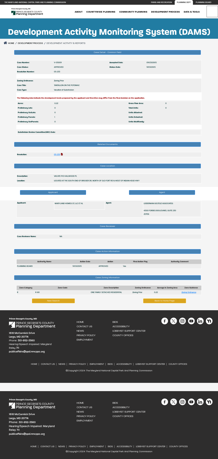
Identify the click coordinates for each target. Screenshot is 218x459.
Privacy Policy (86, 335)
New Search (53, 301)
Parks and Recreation (161, 2)
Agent (162, 192)
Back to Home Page (165, 301)
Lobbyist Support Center (129, 331)
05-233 (57, 155)
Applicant (53, 192)
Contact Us (84, 326)
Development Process (165, 12)
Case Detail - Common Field (107, 52)
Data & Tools (192, 12)
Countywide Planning (100, 12)
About (78, 12)
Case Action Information (108, 251)
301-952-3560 (26, 340)
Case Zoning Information (108, 278)
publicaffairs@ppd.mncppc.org (27, 351)
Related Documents (108, 144)
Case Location (107, 166)
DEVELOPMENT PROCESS (30, 43)
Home (11, 43)
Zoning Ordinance (189, 292)
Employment (85, 339)
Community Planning (133, 12)
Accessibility (121, 326)
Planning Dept (184, 2)
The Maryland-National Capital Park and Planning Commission (35, 2)
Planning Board (203, 2)
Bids (115, 322)
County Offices (123, 335)
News (80, 331)
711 (17, 348)
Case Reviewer (107, 226)
